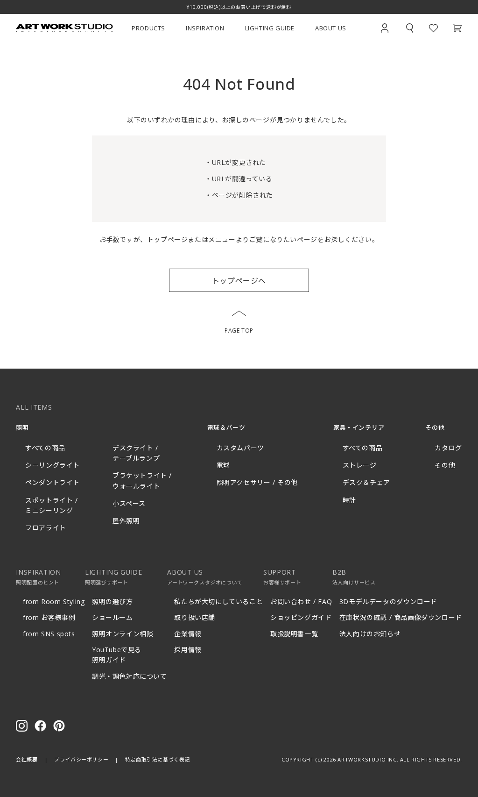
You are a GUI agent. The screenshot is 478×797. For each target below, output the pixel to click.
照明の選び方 (112, 601)
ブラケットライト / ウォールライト (142, 480)
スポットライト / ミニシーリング (51, 505)
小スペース (129, 503)
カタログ (448, 447)
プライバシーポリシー (81, 759)
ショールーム (112, 617)
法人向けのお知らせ (370, 633)
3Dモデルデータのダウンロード (388, 601)
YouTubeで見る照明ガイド (116, 654)
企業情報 (187, 633)
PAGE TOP (239, 330)
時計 (349, 500)
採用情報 (187, 649)
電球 (223, 465)
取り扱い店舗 (194, 617)
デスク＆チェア (366, 482)
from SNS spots (49, 633)
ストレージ (360, 465)
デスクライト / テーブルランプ (136, 453)
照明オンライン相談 (122, 633)
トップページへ (239, 281)
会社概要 (26, 759)
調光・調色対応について (129, 676)
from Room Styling (53, 601)
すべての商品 (45, 447)
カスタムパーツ (240, 447)
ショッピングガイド (300, 617)
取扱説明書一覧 (294, 633)
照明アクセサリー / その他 (257, 482)
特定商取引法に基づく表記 (157, 759)
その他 (445, 465)
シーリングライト (52, 465)
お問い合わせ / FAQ (301, 601)
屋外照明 (126, 520)
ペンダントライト (52, 482)
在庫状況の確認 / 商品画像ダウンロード (400, 617)
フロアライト (45, 527)
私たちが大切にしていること (218, 601)
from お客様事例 (49, 617)
